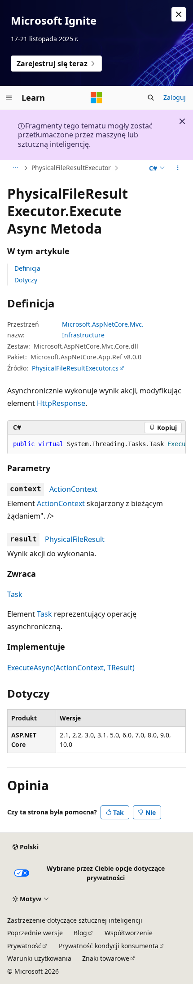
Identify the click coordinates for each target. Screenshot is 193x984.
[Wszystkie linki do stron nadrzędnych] (15, 168)
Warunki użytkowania (39, 958)
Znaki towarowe (105, 958)
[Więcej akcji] (178, 168)
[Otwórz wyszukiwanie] (151, 97)
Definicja (27, 268)
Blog (80, 933)
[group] (96, 444)
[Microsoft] (96, 97)
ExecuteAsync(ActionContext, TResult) (71, 668)
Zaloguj (174, 97)
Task (14, 594)
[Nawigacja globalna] (9, 97)
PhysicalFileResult (75, 539)
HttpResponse (61, 403)
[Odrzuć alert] (178, 14)
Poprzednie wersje (35, 933)
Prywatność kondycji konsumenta (108, 945)
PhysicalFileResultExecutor (71, 167)
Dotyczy (25, 280)
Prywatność (24, 945)
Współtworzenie (129, 933)
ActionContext (73, 489)
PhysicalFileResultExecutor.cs (75, 368)
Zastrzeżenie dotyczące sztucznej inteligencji (74, 920)
